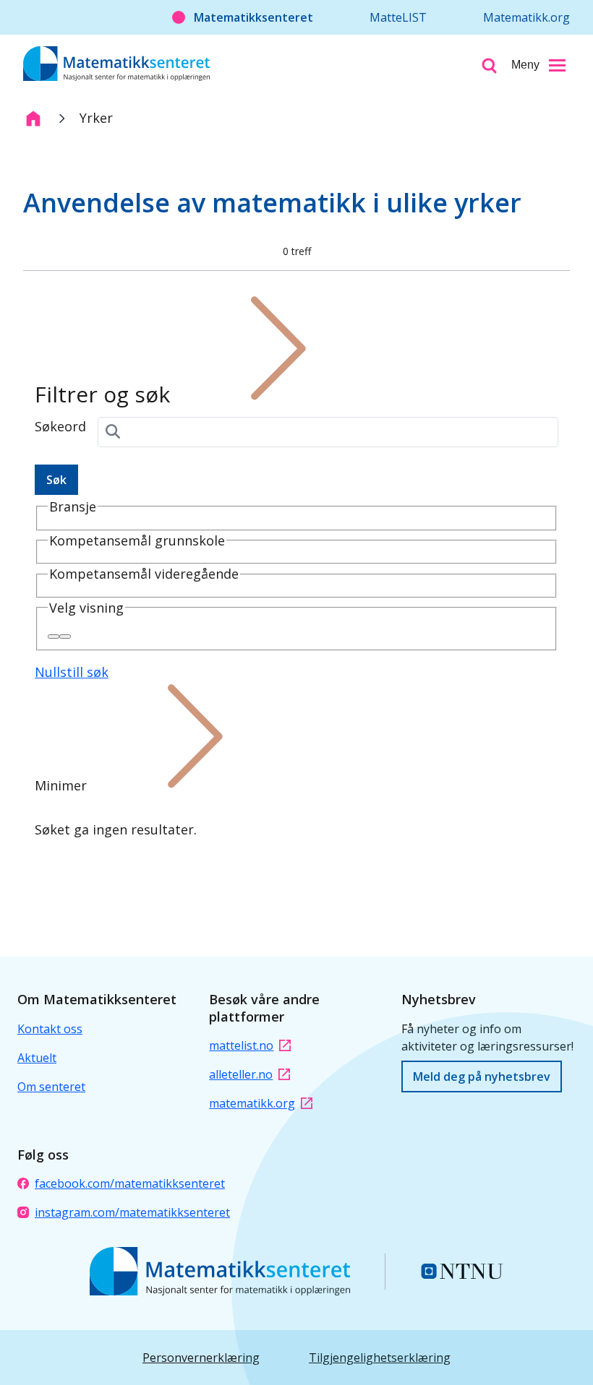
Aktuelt (36, 1058)
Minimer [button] (61, 785)
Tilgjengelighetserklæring (380, 1357)
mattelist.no (241, 1045)
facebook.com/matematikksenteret (130, 1183)
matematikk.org (252, 1103)
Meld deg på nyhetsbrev (481, 1076)
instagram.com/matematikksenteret (132, 1212)
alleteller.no (241, 1074)
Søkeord (60, 426)
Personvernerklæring (201, 1357)
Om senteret (51, 1087)
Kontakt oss (49, 1029)
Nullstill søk (71, 672)
